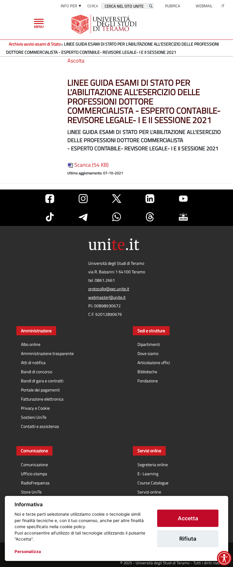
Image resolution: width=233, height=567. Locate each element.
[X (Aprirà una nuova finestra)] (116, 198)
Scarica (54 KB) (91, 165)
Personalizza (28, 551)
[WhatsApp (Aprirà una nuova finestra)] (116, 216)
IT (223, 6)
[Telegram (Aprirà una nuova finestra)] (83, 216)
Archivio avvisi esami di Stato (35, 44)
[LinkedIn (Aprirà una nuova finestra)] (149, 198)
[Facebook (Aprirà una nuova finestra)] (49, 198)
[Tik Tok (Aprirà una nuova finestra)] (49, 216)
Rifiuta (187, 538)
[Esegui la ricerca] (151, 6)
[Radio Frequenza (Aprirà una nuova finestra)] (183, 216)
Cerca (92, 6)
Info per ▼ (71, 6)
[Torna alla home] (104, 24)
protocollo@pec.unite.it (108, 288)
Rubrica (172, 6)
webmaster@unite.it (107, 297)
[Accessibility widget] (224, 558)
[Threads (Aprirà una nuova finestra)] (149, 216)
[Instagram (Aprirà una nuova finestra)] (83, 198)
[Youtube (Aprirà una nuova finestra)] (183, 198)
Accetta (188, 518)
